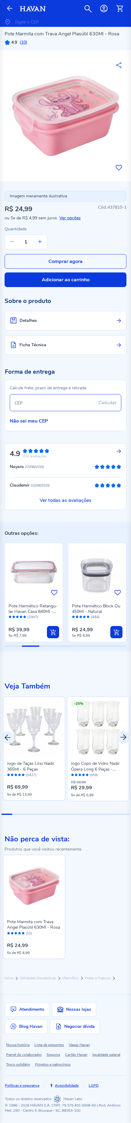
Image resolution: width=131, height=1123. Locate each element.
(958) (94, 775)
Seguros (53, 1054)
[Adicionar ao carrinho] (53, 632)
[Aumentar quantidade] (40, 242)
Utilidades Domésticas (38, 978)
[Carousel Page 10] (102, 814)
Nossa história (18, 1044)
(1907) (32, 617)
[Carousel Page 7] (71, 814)
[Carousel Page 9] (92, 814)
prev (8, 737)
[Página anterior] (9, 8)
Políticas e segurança (22, 1085)
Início (9, 978)
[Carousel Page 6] (60, 814)
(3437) (31, 775)
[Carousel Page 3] (28, 814)
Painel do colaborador (24, 1054)
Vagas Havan (79, 1044)
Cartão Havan (76, 1054)
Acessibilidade (67, 1085)
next (123, 737)
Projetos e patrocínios (53, 1064)
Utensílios (71, 978)
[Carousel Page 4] (39, 814)
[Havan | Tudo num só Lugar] (33, 8)
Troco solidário (18, 1064)
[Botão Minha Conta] (104, 8)
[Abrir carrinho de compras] (119, 8)
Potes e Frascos (98, 978)
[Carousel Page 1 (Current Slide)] (7, 814)
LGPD (94, 1085)
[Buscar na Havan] (88, 8)
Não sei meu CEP (29, 421)
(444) (95, 617)
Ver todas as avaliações (65, 500)
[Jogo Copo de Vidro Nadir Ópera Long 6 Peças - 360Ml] (98, 727)
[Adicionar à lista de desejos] (119, 167)
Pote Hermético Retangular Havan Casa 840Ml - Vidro (33, 611)
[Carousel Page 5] (49, 814)
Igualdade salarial (106, 1054)
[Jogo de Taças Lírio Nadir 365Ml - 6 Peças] (34, 727)
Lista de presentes (49, 1044)
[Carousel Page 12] (124, 814)
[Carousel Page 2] (17, 814)
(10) (29, 933)
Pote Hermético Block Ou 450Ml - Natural (96, 608)
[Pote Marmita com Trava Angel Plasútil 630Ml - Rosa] (34, 886)
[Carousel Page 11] (113, 814)
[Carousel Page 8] (81, 814)
